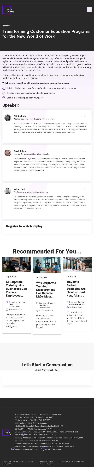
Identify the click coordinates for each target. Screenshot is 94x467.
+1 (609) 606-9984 (53, 449)
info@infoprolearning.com (26, 449)
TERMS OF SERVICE (46, 462)
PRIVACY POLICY (63, 462)
